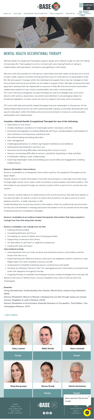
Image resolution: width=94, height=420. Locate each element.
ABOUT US (15, 406)
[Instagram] (44, 413)
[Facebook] (47, 413)
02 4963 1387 (84, 13)
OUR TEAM (15, 411)
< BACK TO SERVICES (11, 315)
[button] (56, 14)
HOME (15, 404)
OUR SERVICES (15, 409)
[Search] (81, 5)
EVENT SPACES (15, 413)
